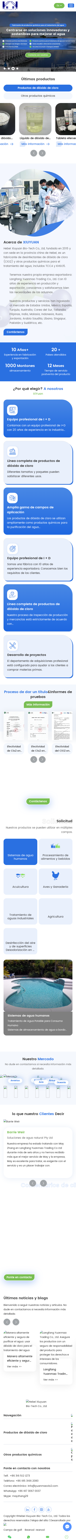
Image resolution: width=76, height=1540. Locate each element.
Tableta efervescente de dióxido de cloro (55, 138)
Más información (17, 144)
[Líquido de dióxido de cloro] (20, 119)
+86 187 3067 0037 (29, 1491)
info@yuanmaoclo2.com (43, 1486)
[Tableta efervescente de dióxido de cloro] (56, 119)
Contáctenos (15, 332)
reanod (40, 1530)
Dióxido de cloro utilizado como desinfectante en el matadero (56, 1354)
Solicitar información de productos (38, 777)
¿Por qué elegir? (38, 389)
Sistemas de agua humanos (28, 1015)
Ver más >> (16, 1380)
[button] (5, 68)
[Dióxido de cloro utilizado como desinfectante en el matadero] (58, 1339)
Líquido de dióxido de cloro (18, 138)
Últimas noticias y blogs (26, 1298)
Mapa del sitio (39, 1520)
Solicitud (64, 821)
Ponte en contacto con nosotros (27, 1468)
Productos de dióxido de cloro (25, 1432)
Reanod (29, 1530)
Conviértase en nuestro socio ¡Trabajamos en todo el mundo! (33, 1205)
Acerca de (21, 242)
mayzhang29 (20, 1496)
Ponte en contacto (19, 1277)
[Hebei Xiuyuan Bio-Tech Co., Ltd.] (10, 5)
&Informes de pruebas (38, 695)
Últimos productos (38, 79)
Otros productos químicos (23, 1454)
